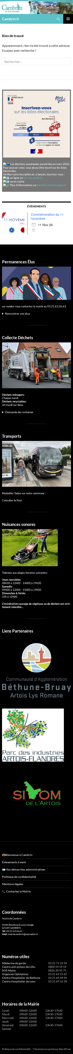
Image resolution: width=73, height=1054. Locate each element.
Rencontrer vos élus (17, 313)
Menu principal (68, 19)
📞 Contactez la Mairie (16, 891)
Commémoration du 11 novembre (47, 216)
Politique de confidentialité (19, 876)
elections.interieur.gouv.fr (51, 185)
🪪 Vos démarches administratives (23, 869)
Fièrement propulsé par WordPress (52, 1049)
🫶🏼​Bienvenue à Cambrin (17, 855)
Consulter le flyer (12, 500)
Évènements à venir (14, 862)
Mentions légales (12, 884)
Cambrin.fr (10, 19)
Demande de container (19, 412)
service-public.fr (33, 177)
